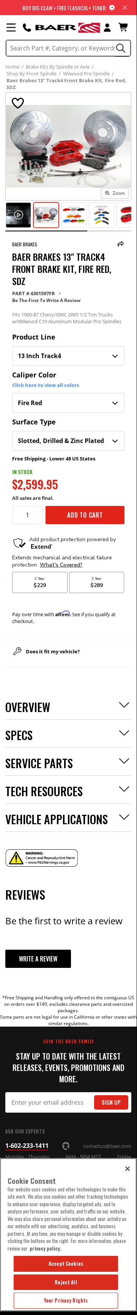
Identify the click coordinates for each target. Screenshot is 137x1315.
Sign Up (111, 1102)
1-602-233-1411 (27, 1145)
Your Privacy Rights (66, 1300)
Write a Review (38, 958)
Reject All (66, 1282)
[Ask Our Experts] (27, 27)
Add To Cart (85, 515)
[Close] (127, 1168)
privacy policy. (45, 1248)
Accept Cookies (66, 1263)
